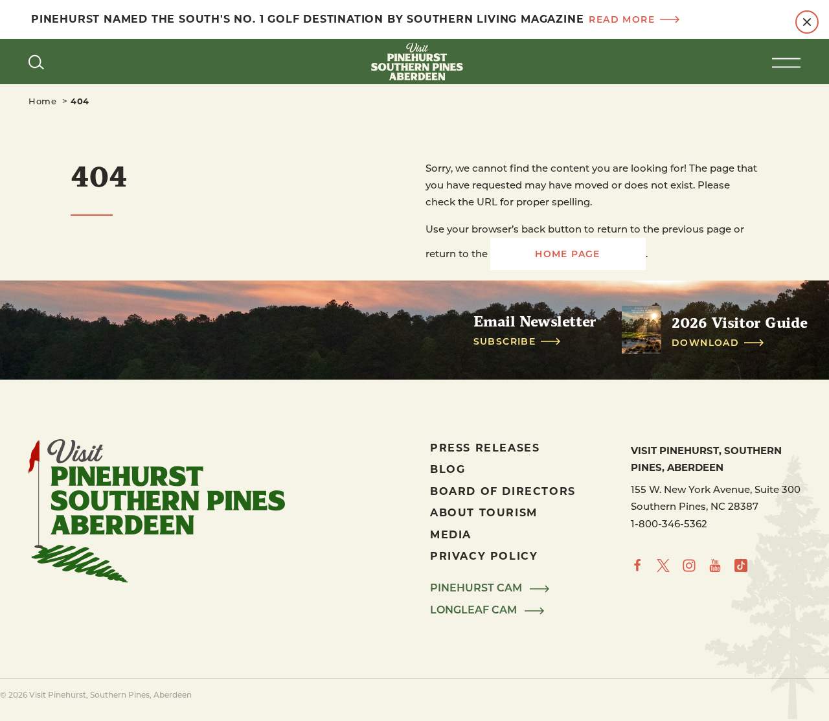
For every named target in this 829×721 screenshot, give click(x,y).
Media (450, 534)
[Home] (414, 61)
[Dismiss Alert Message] (807, 22)
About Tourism (484, 512)
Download (705, 343)
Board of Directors (503, 491)
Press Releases (484, 447)
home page (567, 253)
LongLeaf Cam (474, 610)
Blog (447, 468)
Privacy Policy (484, 555)
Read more (622, 19)
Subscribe (504, 341)
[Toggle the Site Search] (36, 61)
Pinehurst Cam (477, 588)
